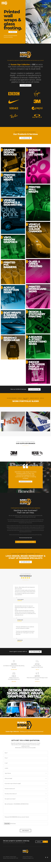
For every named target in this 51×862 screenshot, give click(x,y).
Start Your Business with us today (25, 541)
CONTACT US (37, 681)
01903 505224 (38, 665)
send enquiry (25, 830)
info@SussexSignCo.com (28, 858)
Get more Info (13, 323)
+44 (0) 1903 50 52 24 (27, 856)
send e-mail (14, 681)
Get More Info (38, 321)
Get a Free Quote (13, 33)
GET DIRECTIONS (14, 669)
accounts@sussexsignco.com (14, 679)
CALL (45, 841)
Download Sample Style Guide (25, 481)
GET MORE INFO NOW (25, 561)
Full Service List (34, 389)
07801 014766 (40, 667)
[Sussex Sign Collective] (4, 3)
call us (37, 669)
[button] (2, 421)
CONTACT (39, 841)
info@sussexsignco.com (14, 677)
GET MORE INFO (38, 210)
